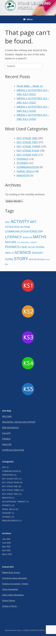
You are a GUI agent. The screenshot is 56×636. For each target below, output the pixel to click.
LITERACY (13, 237)
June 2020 (6, 543)
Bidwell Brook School (11, 572)
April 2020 (6, 550)
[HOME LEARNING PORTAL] (28, 5)
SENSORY (37, 253)
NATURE (10, 242)
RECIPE (31, 247)
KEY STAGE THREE (29, 146)
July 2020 (6, 539)
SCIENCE (23, 252)
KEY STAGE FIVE (27, 154)
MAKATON (23, 175)
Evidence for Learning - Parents (15, 584)
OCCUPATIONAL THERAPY (27, 242)
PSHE (23, 247)
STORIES (22, 163)
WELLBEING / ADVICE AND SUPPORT (19, 422)
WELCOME (7, 416)
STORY (21, 258)
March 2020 (7, 554)
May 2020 (6, 547)
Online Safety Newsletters (13, 595)
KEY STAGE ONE (27, 138)
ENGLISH (36, 231)
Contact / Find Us (9, 606)
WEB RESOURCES (10, 428)
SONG (9, 259)
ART (33, 222)
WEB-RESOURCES (10, 521)
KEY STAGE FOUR (28, 150)
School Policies (8, 600)
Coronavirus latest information (14, 578)
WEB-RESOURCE (37, 259)
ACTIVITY (20, 221)
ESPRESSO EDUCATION (13, 450)
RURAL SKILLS (26, 171)
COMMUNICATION (28, 167)
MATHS (39, 237)
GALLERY (6, 433)
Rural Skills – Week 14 (30, 86)
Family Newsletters (10, 589)
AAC (7, 222)
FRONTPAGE (8, 475)
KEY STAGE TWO (27, 142)
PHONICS (22, 159)
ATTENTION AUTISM (17, 227)
